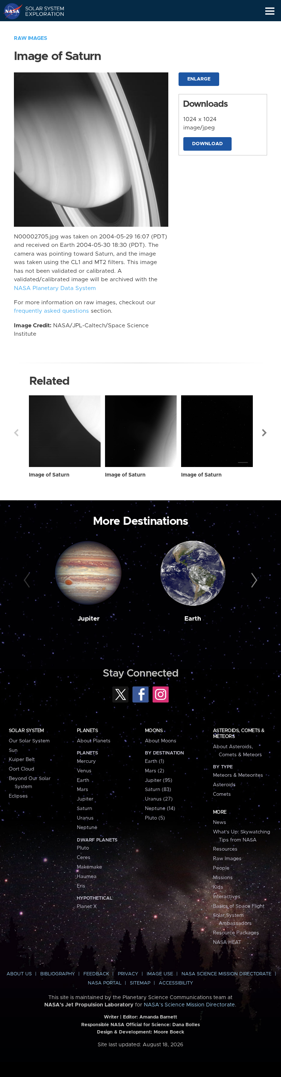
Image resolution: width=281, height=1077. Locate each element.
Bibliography (57, 974)
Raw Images (30, 38)
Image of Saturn (49, 475)
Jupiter (89, 618)
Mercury (86, 761)
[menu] (270, 11)
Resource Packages (236, 932)
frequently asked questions (51, 311)
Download (207, 144)
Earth (192, 618)
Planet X (87, 906)
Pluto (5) (155, 818)
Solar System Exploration (40, 11)
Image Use (160, 974)
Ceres (83, 857)
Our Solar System (29, 740)
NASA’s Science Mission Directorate (189, 1005)
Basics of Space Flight (239, 906)
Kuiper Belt (22, 759)
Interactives (226, 896)
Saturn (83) (158, 789)
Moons (153, 730)
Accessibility (176, 983)
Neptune (87, 827)
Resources (225, 849)
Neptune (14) (160, 808)
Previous (16, 432)
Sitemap (140, 983)
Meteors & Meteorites (238, 775)
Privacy (128, 974)
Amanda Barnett (158, 1017)
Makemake (89, 867)
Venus (84, 770)
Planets (87, 730)
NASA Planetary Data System (55, 288)
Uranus (85, 818)
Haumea (87, 876)
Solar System (26, 730)
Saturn (84, 808)
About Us (19, 974)
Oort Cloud (21, 769)
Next (264, 432)
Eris (81, 886)
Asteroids (224, 784)
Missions (223, 877)
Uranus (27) (159, 799)
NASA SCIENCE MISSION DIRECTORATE (226, 974)
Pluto (83, 848)
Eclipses (18, 796)
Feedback (96, 974)
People (221, 868)
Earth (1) (154, 761)
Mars (82, 789)
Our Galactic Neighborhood (40, 27)
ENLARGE (198, 79)
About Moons (160, 740)
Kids (218, 887)
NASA (9, 11)
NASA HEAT (227, 942)
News (219, 822)
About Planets (93, 740)
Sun (13, 750)
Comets (222, 794)
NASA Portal (104, 983)
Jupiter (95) (158, 780)
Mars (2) (154, 770)
